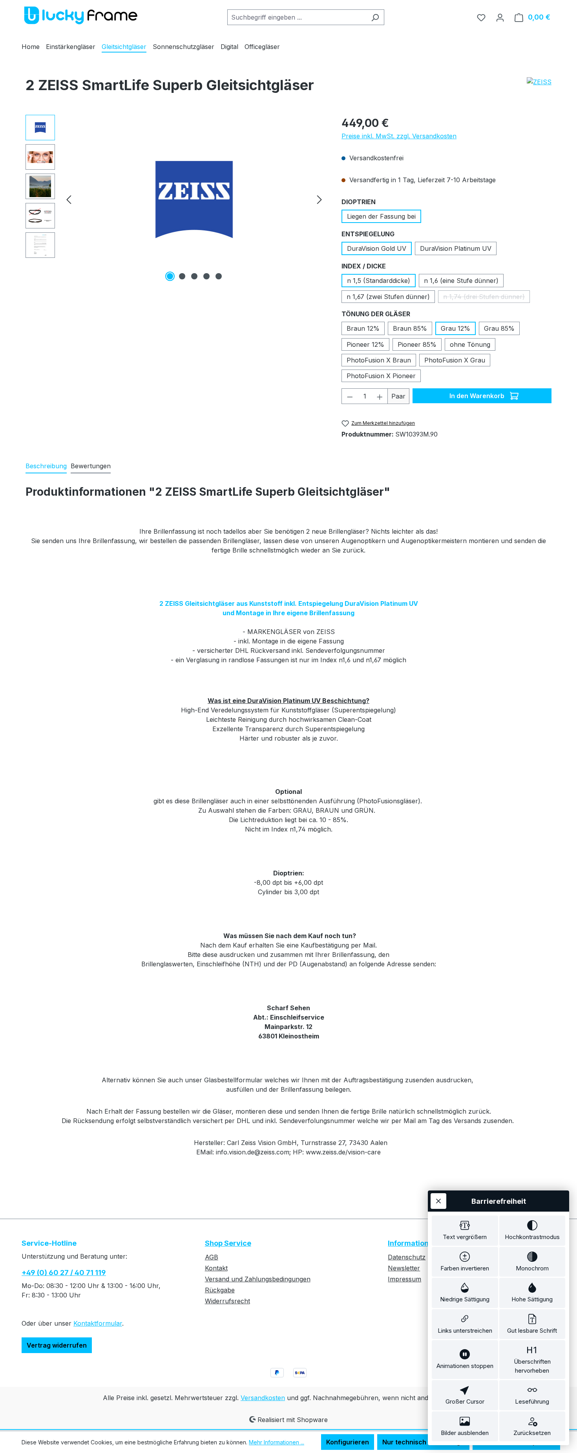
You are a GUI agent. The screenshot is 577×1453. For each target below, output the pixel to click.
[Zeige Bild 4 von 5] (206, 276)
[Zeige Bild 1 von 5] (170, 276)
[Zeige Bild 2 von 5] (182, 276)
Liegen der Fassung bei (381, 216)
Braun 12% (363, 328)
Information (408, 1243)
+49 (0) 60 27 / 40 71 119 (64, 1272)
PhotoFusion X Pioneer (381, 376)
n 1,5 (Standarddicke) (378, 280)
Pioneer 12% (365, 344)
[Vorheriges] (69, 199)
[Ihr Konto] (500, 17)
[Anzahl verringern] (349, 396)
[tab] (46, 466)
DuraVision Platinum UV (455, 248)
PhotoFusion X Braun (379, 360)
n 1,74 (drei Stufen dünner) (486, 298)
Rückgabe (220, 1290)
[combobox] (296, 17)
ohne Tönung (470, 344)
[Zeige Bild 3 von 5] (194, 276)
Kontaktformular (97, 1323)
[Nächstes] (319, 199)
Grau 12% (455, 328)
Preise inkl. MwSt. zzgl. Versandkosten (398, 136)
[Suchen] (375, 17)
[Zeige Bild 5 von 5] (218, 276)
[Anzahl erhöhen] (380, 396)
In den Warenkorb (477, 396)
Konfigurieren (347, 1442)
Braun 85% (410, 328)
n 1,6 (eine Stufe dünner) (461, 280)
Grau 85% (499, 328)
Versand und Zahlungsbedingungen (257, 1279)
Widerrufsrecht (227, 1301)
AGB (211, 1257)
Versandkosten (263, 1398)
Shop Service (228, 1243)
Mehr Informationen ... (276, 1442)
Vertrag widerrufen (57, 1345)
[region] (176, 199)
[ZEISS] (539, 82)
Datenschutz (406, 1257)
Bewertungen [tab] (91, 466)
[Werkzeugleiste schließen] (438, 1201)
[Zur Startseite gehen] (80, 15)
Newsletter (404, 1268)
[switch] (465, 1231)
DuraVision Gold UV (376, 248)
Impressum (404, 1279)
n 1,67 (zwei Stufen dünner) (388, 297)
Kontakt (216, 1268)
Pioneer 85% (417, 344)
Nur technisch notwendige (423, 1442)
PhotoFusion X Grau (454, 360)
